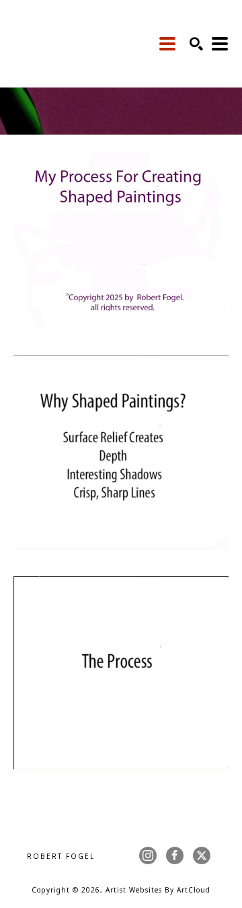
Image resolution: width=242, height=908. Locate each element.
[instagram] (148, 855)
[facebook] (175, 855)
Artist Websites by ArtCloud (158, 891)
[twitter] (201, 855)
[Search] (197, 43)
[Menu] (167, 43)
